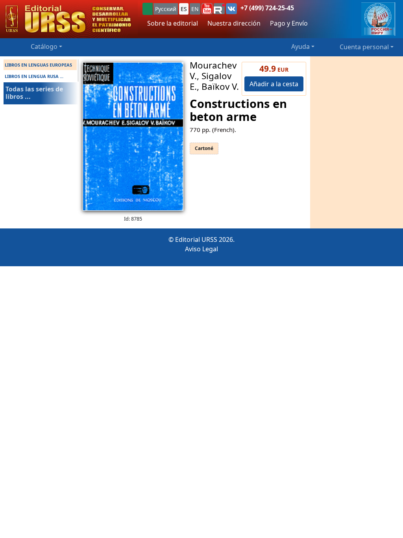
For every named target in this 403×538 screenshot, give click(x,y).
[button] (207, 8)
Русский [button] (165, 9)
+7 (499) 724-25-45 (267, 8)
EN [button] (195, 9)
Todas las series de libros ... (34, 93)
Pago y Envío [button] (289, 23)
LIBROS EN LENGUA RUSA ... (34, 76)
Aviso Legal (201, 249)
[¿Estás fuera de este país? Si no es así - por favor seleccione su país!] (147, 9)
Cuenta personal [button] (364, 47)
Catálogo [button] (44, 46)
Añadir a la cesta (274, 84)
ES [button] (184, 9)
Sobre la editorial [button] (172, 23)
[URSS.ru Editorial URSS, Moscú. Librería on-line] (69, 19)
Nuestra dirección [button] (234, 23)
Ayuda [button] (300, 46)
